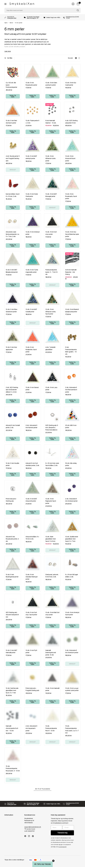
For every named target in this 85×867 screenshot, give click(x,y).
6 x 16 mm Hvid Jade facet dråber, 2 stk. (52, 464)
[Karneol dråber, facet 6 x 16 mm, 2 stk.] (13, 184)
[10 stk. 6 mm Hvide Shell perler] (33, 184)
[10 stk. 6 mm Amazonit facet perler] (72, 146)
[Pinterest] (34, 836)
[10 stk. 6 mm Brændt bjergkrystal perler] (72, 299)
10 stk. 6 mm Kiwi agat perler (11, 348)
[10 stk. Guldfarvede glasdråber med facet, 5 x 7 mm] (72, 526)
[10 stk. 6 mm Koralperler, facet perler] (33, 337)
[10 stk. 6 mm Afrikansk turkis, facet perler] (52, 299)
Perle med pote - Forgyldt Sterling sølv (32, 689)
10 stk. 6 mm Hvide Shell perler (32, 195)
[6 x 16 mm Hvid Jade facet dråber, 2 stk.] (52, 453)
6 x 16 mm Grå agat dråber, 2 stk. (71, 576)
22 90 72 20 (31, 829)
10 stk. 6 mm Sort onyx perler (51, 233)
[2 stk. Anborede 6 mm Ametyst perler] (72, 488)
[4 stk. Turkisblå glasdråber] (52, 337)
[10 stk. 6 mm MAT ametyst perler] (33, 146)
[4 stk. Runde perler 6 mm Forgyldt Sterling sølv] (13, 146)
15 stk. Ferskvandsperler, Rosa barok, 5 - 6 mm (13, 768)
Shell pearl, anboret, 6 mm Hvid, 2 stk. (51, 576)
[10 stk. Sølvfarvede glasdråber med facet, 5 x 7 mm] (13, 678)
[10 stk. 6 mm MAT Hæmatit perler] (13, 640)
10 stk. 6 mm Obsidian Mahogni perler (32, 577)
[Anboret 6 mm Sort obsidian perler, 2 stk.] (33, 453)
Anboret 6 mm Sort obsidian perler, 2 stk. (33, 464)
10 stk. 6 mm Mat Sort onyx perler (52, 613)
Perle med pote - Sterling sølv (11, 500)
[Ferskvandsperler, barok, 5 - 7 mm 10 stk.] (52, 259)
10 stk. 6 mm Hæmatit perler (52, 689)
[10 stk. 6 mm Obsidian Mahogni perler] (33, 564)
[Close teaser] (53, 861)
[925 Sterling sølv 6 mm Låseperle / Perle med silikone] (52, 415)
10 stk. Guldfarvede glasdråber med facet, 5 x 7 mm (71, 539)
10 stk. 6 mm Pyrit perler (31, 651)
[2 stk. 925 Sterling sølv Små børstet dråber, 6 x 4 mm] (13, 377)
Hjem (6, 22)
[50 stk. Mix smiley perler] (72, 453)
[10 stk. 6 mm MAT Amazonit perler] (33, 488)
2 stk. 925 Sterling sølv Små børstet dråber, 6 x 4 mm (12, 389)
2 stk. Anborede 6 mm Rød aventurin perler (71, 389)
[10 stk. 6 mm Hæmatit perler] (52, 678)
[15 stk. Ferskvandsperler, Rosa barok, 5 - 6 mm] (13, 756)
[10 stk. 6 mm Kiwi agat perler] (13, 337)
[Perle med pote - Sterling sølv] (13, 488)
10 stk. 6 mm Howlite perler (12, 464)
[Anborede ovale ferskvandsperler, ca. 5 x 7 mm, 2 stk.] (13, 221)
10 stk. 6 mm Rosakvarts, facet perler (71, 196)
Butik (11, 22)
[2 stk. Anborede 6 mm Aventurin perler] (72, 640)
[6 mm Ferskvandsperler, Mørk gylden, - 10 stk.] (72, 337)
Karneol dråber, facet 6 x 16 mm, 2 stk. (12, 195)
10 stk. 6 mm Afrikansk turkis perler (50, 158)
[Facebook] (26, 836)
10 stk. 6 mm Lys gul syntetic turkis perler (72, 689)
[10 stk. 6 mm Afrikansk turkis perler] (52, 146)
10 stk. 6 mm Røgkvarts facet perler (50, 501)
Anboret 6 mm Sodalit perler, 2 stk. (13, 426)
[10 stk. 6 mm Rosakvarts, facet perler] (72, 184)
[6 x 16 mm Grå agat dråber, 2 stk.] (72, 564)
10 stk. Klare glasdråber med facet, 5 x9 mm (50, 539)
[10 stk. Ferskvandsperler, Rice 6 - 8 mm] (52, 716)
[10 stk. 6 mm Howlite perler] (13, 453)
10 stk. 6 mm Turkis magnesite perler (32, 271)
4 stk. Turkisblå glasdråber (50, 348)
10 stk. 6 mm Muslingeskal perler (12, 576)
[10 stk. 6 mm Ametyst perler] (33, 221)
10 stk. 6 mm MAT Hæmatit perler (11, 651)
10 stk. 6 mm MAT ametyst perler (31, 157)
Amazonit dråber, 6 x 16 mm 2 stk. (32, 538)
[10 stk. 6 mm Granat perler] (33, 377)
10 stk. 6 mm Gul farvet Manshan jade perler (72, 234)
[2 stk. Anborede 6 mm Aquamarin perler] (33, 716)
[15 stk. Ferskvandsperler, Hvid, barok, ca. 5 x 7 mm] (72, 716)
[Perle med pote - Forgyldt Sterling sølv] (33, 678)
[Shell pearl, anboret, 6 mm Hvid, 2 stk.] (52, 564)
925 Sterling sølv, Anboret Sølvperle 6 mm (12, 614)
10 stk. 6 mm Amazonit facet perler (70, 158)
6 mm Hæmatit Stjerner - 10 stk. (50, 122)
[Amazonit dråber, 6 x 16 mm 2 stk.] (33, 526)
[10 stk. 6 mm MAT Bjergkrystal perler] (13, 259)
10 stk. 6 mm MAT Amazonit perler (31, 500)
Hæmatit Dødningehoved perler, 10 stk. (50, 652)
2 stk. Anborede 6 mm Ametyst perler (71, 500)
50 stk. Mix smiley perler (71, 464)
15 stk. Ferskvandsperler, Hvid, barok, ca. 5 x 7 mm (72, 729)
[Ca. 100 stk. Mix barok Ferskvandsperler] (13, 72)
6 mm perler (18, 22)
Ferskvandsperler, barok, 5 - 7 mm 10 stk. (51, 272)
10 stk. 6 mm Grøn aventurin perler (51, 84)
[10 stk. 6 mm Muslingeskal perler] (13, 564)
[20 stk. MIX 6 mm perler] (72, 415)
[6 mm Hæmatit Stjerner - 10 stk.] (52, 110)
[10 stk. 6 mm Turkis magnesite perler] (33, 259)
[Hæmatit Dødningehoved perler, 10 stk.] (52, 640)
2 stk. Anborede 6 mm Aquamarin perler (31, 728)
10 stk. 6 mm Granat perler (32, 388)
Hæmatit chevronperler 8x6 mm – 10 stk (12, 728)
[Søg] (78, 10)
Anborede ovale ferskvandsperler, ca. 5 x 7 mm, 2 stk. (12, 234)
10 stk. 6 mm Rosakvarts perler (31, 84)
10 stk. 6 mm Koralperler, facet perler (31, 349)
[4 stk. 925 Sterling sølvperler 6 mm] (72, 110)
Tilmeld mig (62, 833)
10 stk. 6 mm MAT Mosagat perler (51, 195)
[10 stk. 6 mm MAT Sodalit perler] (33, 299)
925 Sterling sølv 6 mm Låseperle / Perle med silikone (51, 427)
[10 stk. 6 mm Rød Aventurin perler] (13, 110)
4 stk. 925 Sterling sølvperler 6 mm (71, 122)
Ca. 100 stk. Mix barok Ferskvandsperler (11, 85)
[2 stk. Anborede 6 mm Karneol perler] (33, 415)
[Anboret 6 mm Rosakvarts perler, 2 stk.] (13, 526)
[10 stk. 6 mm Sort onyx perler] (52, 221)
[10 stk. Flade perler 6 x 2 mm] (33, 110)
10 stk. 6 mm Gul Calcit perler (70, 84)
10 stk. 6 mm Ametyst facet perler (72, 613)
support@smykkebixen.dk (32, 827)
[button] (42, 864)
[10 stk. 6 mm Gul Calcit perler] (72, 72)
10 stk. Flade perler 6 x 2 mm (32, 122)
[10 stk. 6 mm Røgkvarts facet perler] (52, 488)
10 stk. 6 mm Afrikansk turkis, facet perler (50, 311)
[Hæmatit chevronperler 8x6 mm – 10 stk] (13, 716)
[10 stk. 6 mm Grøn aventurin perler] (52, 72)
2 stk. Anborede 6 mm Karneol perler (31, 426)
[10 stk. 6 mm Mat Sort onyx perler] (52, 602)
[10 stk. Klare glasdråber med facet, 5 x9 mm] (52, 526)
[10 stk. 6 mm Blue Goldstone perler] (13, 299)
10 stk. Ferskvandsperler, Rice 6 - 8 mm (51, 728)
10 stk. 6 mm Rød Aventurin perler (11, 122)
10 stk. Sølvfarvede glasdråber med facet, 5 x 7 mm (12, 690)
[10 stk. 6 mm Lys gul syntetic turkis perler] (72, 678)
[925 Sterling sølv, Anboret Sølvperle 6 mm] (13, 602)
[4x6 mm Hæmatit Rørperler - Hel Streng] (72, 259)
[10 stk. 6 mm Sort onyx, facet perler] (33, 602)
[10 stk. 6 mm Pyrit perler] (33, 640)
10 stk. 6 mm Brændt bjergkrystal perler (72, 310)
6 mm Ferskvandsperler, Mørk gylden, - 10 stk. (71, 350)
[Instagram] (30, 836)
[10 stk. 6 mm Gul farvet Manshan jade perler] (72, 221)
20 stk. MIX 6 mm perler (70, 426)
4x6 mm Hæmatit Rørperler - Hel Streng (70, 272)
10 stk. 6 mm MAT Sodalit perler (31, 310)
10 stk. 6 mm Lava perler (51, 388)
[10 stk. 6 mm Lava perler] (52, 377)
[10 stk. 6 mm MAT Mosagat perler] (52, 184)
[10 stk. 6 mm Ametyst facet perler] (72, 602)
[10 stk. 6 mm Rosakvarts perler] (33, 72)
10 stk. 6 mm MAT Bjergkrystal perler (12, 271)
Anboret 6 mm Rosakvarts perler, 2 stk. (12, 539)
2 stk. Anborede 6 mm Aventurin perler (71, 651)
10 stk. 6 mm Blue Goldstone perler (11, 310)
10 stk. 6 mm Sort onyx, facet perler (31, 613)
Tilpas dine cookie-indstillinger (14, 860)
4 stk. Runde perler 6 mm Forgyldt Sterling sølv (13, 158)
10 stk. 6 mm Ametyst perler (33, 233)
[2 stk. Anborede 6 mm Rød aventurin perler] (72, 377)
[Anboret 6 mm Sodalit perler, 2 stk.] (13, 415)
